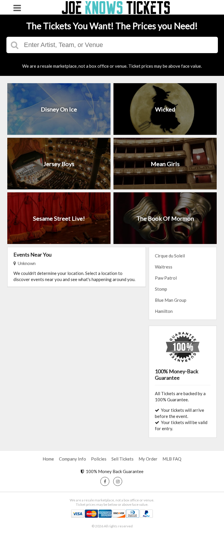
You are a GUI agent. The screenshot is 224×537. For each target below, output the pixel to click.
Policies (98, 458)
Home (48, 458)
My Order (148, 458)
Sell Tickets (122, 458)
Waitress (163, 266)
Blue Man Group (170, 300)
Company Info (72, 458)
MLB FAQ (171, 458)
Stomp (161, 289)
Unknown (26, 263)
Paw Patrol (166, 277)
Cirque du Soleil (170, 255)
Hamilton (164, 311)
